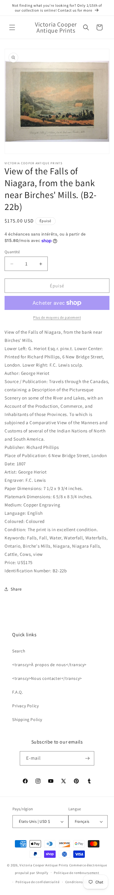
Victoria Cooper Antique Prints (43, 865)
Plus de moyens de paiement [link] (57, 317)
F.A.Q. (17, 692)
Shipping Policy (27, 719)
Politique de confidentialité (38, 882)
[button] (12, 27)
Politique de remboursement (76, 873)
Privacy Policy (25, 706)
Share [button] (16, 589)
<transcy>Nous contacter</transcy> (47, 678)
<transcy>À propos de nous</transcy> (49, 664)
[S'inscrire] (87, 758)
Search (19, 651)
